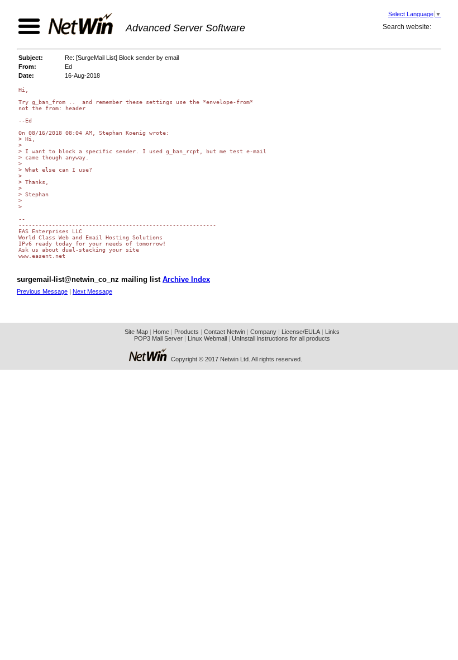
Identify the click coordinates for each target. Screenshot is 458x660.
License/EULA (301, 331)
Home (161, 331)
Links (332, 331)
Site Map (136, 331)
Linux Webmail (207, 338)
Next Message (92, 291)
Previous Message (42, 291)
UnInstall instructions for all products (281, 338)
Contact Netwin (224, 331)
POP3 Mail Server (158, 338)
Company (263, 331)
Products (186, 331)
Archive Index (186, 279)
